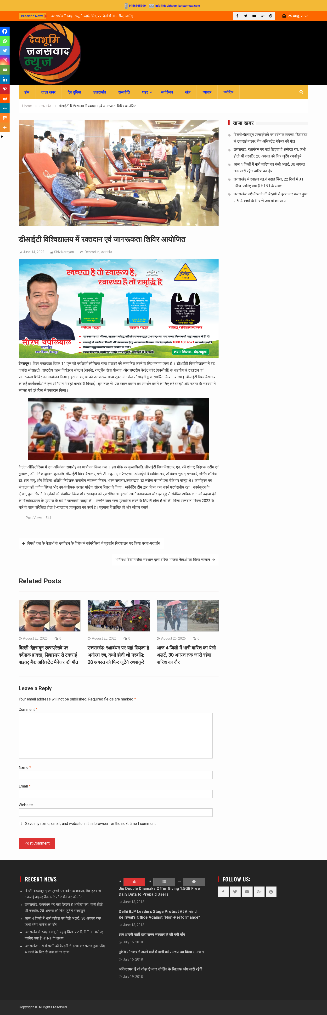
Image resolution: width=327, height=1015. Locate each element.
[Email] (5, 70)
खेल (188, 92)
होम (26, 92)
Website (26, 805)
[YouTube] (254, 16)
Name (25, 767)
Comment (28, 709)
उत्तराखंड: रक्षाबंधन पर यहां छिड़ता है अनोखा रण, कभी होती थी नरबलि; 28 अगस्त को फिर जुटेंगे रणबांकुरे (118, 655)
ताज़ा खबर (48, 92)
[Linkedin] (5, 79)
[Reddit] (5, 98)
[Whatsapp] (5, 41)
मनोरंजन (167, 92)
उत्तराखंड (99, 92)
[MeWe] (5, 108)
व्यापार (207, 92)
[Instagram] (5, 60)
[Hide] (2, 137)
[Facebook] (237, 16)
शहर (145, 92)
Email (24, 786)
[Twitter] (246, 16)
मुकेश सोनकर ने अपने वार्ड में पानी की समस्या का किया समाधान (161, 952)
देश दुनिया (74, 92)
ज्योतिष (228, 92)
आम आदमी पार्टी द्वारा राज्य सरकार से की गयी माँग (152, 934)
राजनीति (124, 92)
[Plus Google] (262, 16)
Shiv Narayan (64, 252)
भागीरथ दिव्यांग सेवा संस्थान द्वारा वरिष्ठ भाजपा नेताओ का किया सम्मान (162, 559)
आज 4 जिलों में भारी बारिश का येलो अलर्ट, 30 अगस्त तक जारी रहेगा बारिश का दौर (186, 655)
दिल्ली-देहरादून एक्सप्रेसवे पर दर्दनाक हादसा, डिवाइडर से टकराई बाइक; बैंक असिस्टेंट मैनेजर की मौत (48, 655)
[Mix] (5, 117)
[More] (5, 127)
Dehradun (92, 252)
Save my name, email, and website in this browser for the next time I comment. (90, 823)
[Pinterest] (271, 16)
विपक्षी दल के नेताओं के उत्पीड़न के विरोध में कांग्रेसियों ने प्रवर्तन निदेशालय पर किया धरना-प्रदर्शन (93, 543)
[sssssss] (119, 357)
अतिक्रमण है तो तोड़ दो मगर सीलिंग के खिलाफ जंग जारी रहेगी (160, 969)
